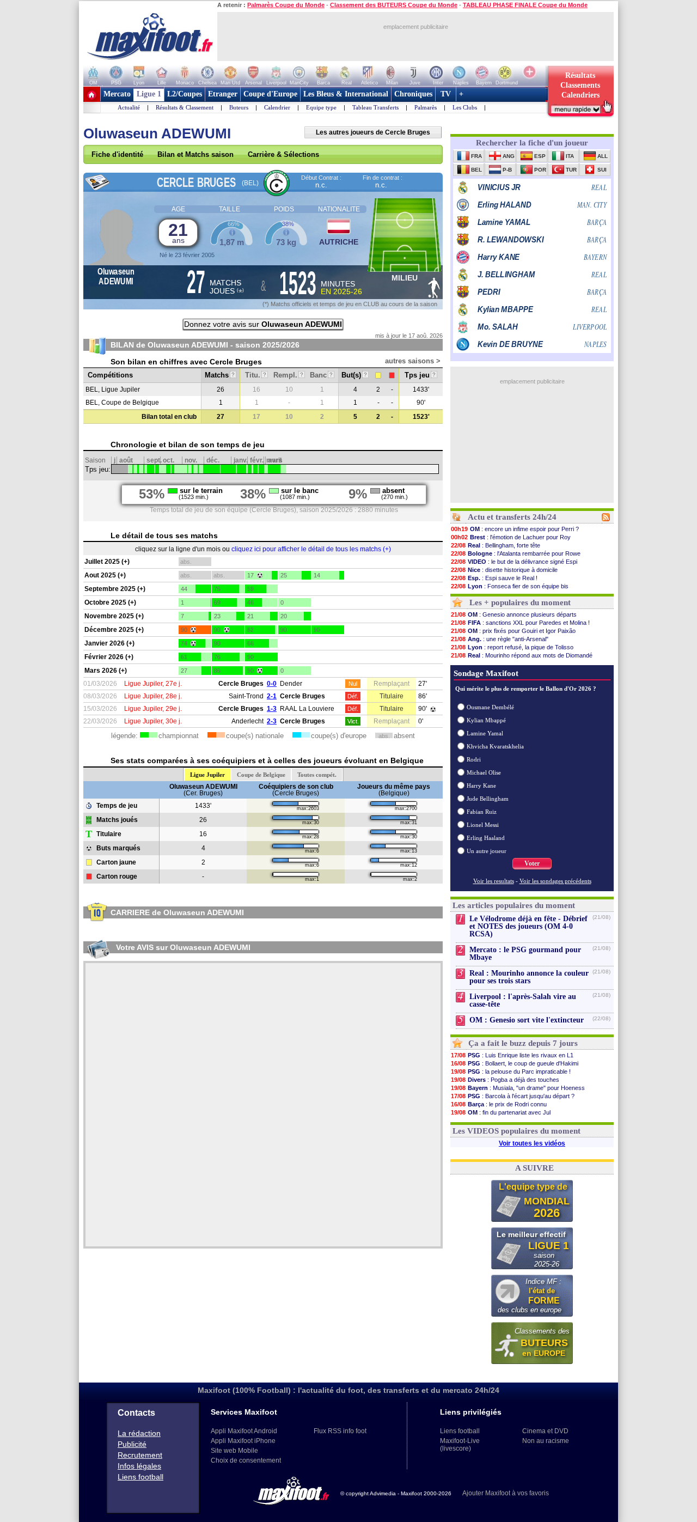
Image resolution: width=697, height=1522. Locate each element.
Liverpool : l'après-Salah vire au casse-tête (522, 1000)
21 (178, 232)
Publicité (132, 1444)
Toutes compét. (317, 774)
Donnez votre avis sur (263, 324)
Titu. (255, 375)
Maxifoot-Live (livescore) (460, 1444)
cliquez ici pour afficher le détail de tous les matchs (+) (311, 549)
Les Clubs (465, 107)
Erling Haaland (486, 838)
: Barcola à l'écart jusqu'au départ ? (512, 1096)
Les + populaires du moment (520, 602)
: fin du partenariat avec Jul (501, 1112)
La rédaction (139, 1433)
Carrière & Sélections (283, 154)
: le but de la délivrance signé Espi (514, 561)
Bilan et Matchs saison (195, 154)
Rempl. (288, 375)
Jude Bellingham (488, 798)
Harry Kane (481, 785)
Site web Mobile (234, 1450)
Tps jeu (420, 375)
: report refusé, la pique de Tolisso (512, 647)
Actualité (129, 107)
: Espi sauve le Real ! (494, 578)
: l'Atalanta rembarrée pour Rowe (515, 553)
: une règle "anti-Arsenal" (499, 639)
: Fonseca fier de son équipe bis (509, 586)
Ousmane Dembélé (490, 707)
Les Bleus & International (345, 94)
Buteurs (238, 107)
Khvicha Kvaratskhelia (495, 746)
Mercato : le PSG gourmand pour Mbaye (525, 953)
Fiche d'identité (117, 154)
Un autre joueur (486, 851)
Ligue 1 (149, 94)
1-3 (272, 709)
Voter (532, 863)
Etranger (222, 94)
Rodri (474, 759)
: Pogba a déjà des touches (505, 1079)
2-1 (272, 696)
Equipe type (321, 107)
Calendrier (277, 107)
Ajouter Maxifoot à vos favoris (505, 1493)
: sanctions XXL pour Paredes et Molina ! (520, 622)
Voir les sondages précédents (555, 881)
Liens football (140, 1476)
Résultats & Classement (184, 107)
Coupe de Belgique (261, 774)
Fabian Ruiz (482, 811)
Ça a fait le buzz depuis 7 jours (523, 1043)
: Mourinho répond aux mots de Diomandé (521, 655)
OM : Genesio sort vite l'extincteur (526, 1020)
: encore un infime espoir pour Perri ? (515, 529)
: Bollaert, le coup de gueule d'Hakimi (514, 1063)
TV (445, 94)
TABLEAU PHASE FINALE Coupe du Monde (525, 5)
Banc (321, 375)
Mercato (117, 94)
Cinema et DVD (545, 1431)
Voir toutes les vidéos (532, 1143)
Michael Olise (484, 772)
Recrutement (140, 1455)
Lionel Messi (483, 824)
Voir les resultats (493, 881)
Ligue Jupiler (207, 774)
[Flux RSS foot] (606, 519)
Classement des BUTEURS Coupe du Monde (393, 5)
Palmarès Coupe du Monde (286, 5)
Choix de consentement (246, 1460)
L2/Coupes (184, 94)
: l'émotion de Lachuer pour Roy (511, 537)
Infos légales (139, 1466)
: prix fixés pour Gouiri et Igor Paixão (513, 631)
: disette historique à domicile (504, 570)
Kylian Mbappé (486, 720)
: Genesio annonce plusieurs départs (514, 614)
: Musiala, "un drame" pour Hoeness (518, 1088)
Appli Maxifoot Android (244, 1431)
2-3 (272, 721)
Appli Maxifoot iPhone (243, 1441)
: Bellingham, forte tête (495, 545)
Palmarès (425, 107)
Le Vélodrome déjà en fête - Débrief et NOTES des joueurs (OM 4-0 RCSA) (528, 926)
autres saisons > (413, 361)
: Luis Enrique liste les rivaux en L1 (512, 1055)
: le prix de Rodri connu (499, 1104)
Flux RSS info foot (340, 1431)
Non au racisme (545, 1441)
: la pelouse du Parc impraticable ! (511, 1071)
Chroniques (413, 94)
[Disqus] (263, 1105)
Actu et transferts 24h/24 (512, 517)
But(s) (354, 375)
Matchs (220, 375)
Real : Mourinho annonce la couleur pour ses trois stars (529, 977)
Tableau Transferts (375, 107)
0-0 (272, 683)
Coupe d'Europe (270, 94)
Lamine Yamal (485, 733)
